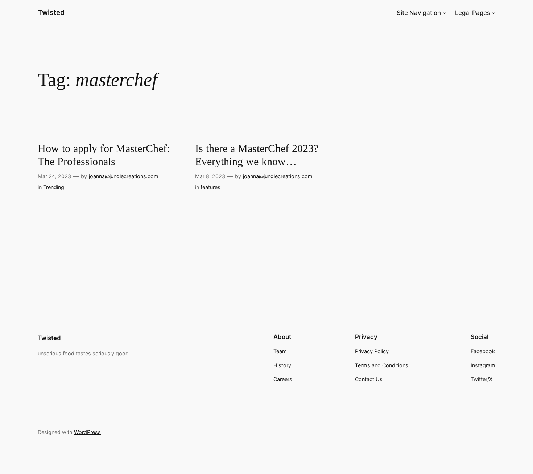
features (210, 187)
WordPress (87, 432)
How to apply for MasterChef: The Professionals (104, 155)
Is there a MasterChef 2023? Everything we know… (256, 155)
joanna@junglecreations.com (123, 176)
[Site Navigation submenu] (444, 13)
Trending (53, 187)
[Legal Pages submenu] (493, 13)
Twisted (51, 12)
